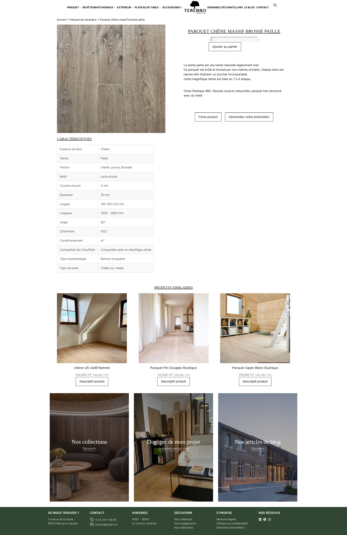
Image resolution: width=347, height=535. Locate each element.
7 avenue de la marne (60, 519)
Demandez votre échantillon (249, 117)
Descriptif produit (92, 381)
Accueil (61, 19)
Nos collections (183, 519)
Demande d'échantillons (231, 527)
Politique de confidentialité (232, 523)
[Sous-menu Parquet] (80, 7)
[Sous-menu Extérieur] (132, 7)
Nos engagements (185, 523)
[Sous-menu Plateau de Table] (160, 7)
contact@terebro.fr (105, 524)
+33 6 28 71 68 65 (105, 519)
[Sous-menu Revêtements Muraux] (114, 7)
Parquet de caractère (83, 19)
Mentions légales (226, 519)
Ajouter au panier (224, 46)
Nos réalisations (183, 527)
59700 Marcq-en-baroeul (63, 523)
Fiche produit (208, 117)
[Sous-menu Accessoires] (182, 7)
